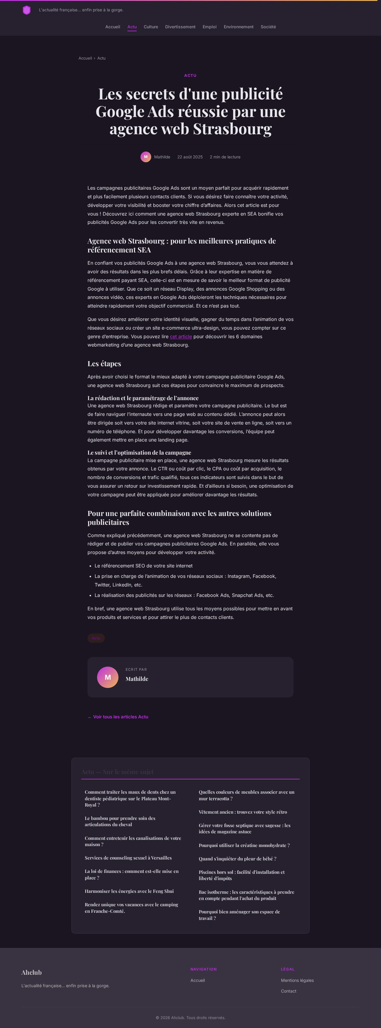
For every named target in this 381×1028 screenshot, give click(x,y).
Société (268, 26)
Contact (288, 990)
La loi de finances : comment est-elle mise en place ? (132, 874)
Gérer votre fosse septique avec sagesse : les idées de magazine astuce (245, 828)
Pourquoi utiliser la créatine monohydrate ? (244, 845)
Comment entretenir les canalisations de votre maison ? (133, 841)
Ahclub (31, 972)
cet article (181, 336)
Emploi (210, 26)
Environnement (239, 26)
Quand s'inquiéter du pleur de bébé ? (237, 859)
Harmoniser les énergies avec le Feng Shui (129, 891)
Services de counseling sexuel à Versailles (128, 858)
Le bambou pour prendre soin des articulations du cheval (120, 821)
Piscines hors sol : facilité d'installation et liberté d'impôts (242, 875)
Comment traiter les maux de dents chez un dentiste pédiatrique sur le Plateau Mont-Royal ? (130, 798)
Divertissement (180, 26)
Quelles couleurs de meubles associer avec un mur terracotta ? (246, 795)
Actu (132, 26)
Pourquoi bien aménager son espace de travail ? (239, 915)
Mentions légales (297, 980)
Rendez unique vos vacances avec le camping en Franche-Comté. (131, 907)
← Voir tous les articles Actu (118, 717)
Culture (151, 26)
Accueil (112, 26)
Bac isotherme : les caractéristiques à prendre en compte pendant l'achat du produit (246, 895)
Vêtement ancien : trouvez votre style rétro (243, 812)
